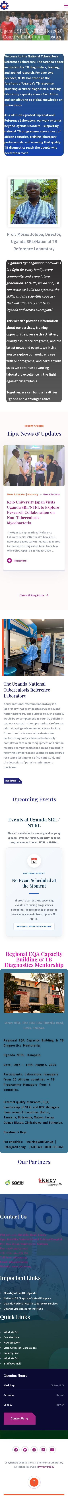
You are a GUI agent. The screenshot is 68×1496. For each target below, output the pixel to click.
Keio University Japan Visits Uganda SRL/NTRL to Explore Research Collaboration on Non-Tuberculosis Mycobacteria (33, 512)
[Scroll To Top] (34, 1482)
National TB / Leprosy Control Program (27, 1298)
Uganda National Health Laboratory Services (31, 1303)
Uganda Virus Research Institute (23, 1308)
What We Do (11, 1332)
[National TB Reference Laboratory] (4, 5)
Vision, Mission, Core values (20, 1347)
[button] (4, 25)
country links (11, 1353)
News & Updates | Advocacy (22, 494)
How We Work (12, 1342)
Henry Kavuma (51, 494)
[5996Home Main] (34, 465)
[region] (34, 25)
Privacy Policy (46, 1466)
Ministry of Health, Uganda (20, 1293)
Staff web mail (12, 1363)
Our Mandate (11, 1337)
